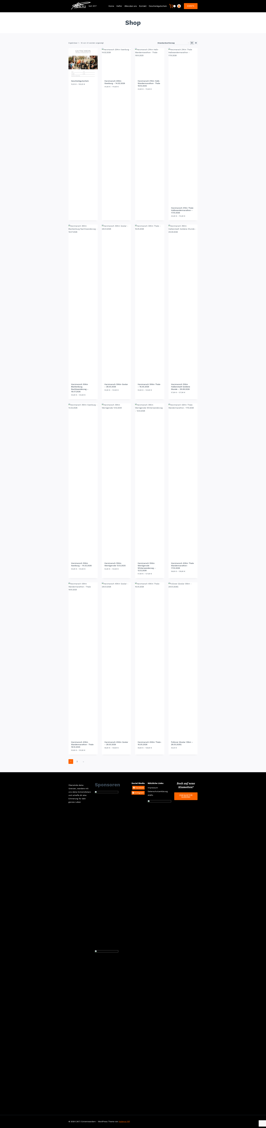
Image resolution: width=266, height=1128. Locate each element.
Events (190, 6)
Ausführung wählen (113, 93)
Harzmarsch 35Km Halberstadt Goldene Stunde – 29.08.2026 (180, 386)
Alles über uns (130, 6)
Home (111, 6)
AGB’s (150, 795)
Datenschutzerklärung (158, 791)
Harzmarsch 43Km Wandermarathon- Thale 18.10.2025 (82, 744)
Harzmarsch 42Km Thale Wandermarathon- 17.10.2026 (182, 565)
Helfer (119, 6)
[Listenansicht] (196, 43)
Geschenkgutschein (158, 6)
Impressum (153, 788)
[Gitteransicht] (191, 43)
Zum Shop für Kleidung (185, 796)
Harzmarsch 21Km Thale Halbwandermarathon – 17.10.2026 (182, 210)
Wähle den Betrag (79, 90)
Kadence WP (124, 1121)
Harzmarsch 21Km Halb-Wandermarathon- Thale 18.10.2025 (149, 83)
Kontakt (142, 6)
